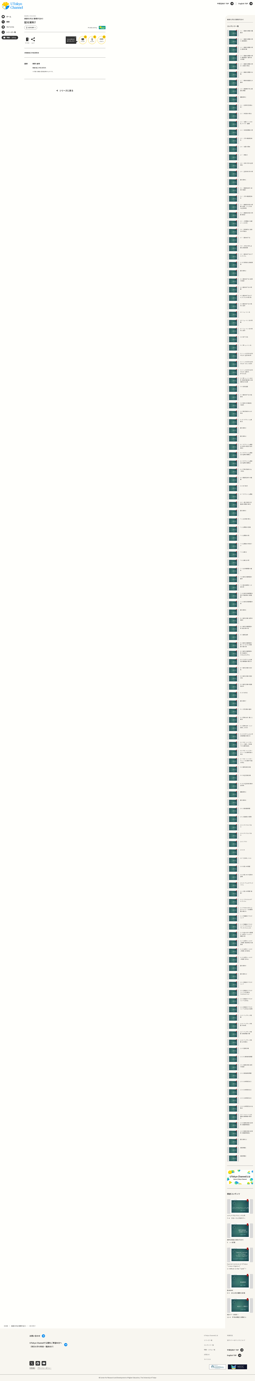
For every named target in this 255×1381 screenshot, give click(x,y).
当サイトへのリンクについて (236, 1340)
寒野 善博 (36, 63)
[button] (83, 40)
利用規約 (32, 1368)
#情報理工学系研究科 (31, 53)
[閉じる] (75, 37)
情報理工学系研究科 (30, 16)
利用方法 (230, 1335)
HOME (6, 1326)
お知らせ (207, 1354)
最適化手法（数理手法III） (34, 18)
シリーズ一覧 (208, 1340)
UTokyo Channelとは (211, 1335)
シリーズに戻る (66, 90)
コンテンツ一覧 (209, 1345)
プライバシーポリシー (44, 1368)
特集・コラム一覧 (209, 1350)
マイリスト (207, 1359)
